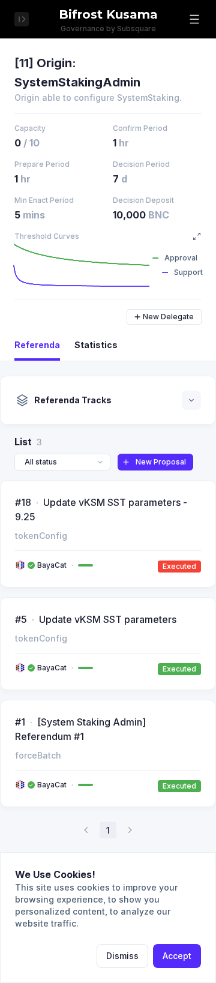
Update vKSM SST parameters (107, 619)
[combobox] (62, 462)
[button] (194, 19)
